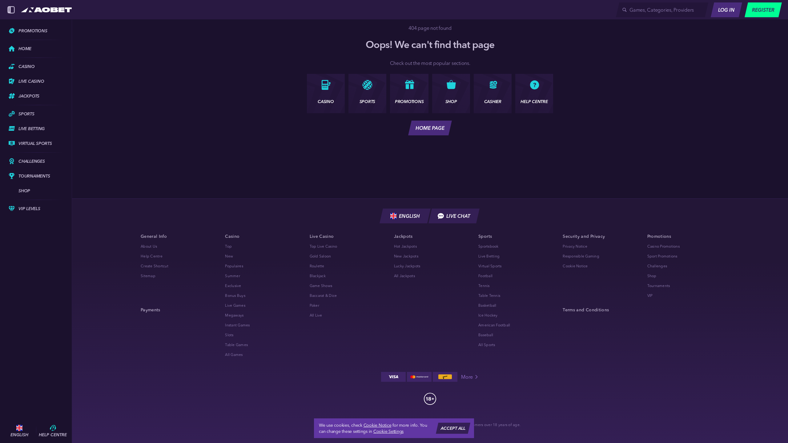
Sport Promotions (662, 256)
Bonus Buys (235, 295)
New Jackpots (406, 256)
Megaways (234, 315)
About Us (149, 246)
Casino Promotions (663, 246)
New (229, 256)
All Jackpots (404, 275)
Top (228, 246)
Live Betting (489, 256)
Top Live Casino (323, 246)
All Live (316, 315)
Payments (150, 310)
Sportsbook (488, 246)
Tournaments (658, 285)
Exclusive (233, 285)
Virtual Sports (490, 266)
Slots (229, 335)
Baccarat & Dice (323, 295)
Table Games (236, 344)
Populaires (234, 266)
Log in (726, 10)
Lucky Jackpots (407, 266)
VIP (650, 295)
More (467, 377)
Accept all (453, 428)
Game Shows (321, 285)
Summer (232, 275)
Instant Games (237, 325)
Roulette (317, 266)
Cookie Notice (575, 266)
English (409, 216)
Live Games (235, 305)
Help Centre (152, 256)
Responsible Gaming (581, 256)
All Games (234, 354)
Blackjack (318, 275)
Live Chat (458, 216)
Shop (652, 275)
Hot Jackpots (405, 246)
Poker (314, 305)
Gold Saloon (320, 256)
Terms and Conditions (586, 310)
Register (763, 10)
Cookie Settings (388, 431)
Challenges (657, 266)
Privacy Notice (575, 246)
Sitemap (148, 275)
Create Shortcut (154, 266)
